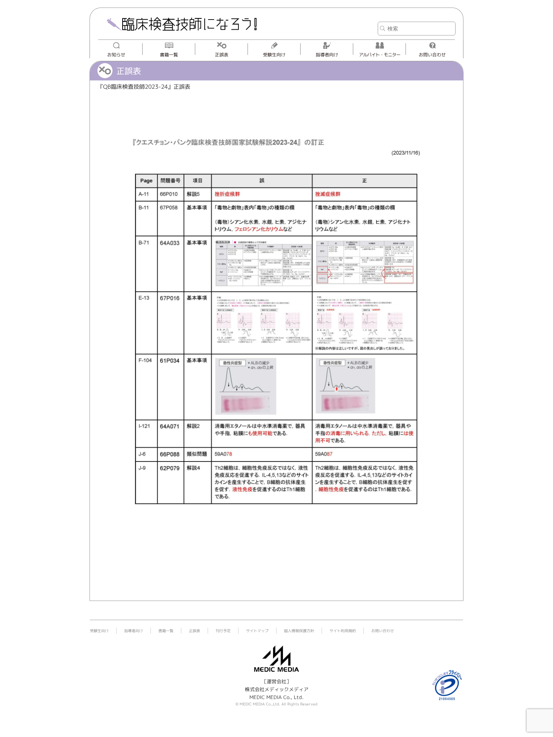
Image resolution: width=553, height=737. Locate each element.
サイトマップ (257, 630)
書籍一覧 (169, 54)
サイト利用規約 (343, 630)
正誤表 (221, 54)
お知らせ (116, 54)
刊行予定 (223, 630)
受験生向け (274, 54)
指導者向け (327, 54)
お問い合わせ (432, 54)
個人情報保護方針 (299, 630)
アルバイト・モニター (379, 54)
